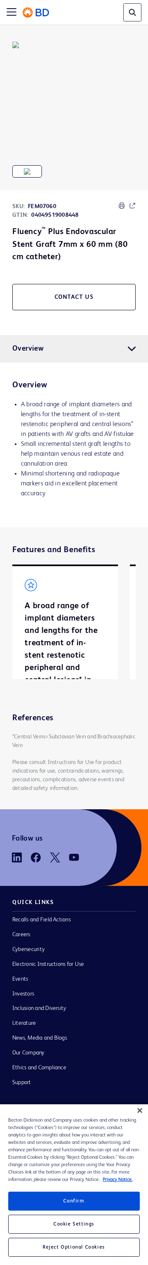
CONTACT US (74, 297)
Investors (23, 994)
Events (20, 979)
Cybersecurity (28, 949)
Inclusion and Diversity (39, 1008)
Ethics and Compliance (39, 1068)
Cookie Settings (74, 1224)
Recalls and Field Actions (41, 920)
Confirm (73, 1201)
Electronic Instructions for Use (48, 964)
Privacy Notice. (117, 1179)
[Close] (139, 1110)
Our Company (28, 1053)
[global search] (132, 12)
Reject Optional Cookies (74, 1247)
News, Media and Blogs (39, 1038)
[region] (74, 1184)
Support (21, 1082)
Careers (21, 934)
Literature (24, 1023)
